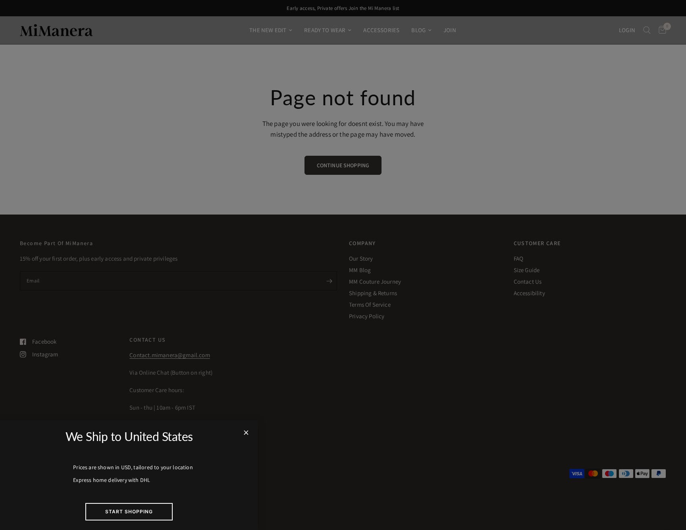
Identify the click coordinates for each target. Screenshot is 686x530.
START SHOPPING (129, 512)
